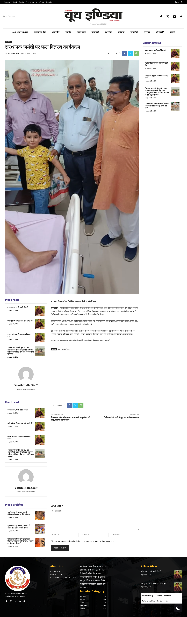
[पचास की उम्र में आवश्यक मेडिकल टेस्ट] (40, 338)
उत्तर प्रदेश (8, 41)
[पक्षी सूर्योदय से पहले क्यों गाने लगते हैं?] (40, 324)
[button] (181, 16)
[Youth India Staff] (26, 374)
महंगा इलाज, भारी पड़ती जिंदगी (18, 307)
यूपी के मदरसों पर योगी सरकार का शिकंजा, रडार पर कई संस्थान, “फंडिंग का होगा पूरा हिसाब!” (20, 541)
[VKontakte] (20, 601)
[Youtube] (174, 17)
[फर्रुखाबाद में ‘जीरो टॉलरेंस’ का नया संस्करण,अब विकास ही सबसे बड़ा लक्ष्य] (175, 106)
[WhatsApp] (136, 53)
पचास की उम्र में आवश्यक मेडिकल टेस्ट (19, 335)
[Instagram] (11, 601)
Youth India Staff (13, 53)
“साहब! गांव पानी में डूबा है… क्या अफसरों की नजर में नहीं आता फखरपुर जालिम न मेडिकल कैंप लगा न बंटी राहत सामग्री (21, 351)
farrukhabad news (64, 349)
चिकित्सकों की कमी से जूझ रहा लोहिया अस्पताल (121, 417)
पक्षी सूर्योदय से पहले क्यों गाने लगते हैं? (20, 321)
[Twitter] (168, 17)
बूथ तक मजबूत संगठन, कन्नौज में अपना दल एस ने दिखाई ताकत (19, 526)
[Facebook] (161, 17)
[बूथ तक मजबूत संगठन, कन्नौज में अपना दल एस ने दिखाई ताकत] (40, 529)
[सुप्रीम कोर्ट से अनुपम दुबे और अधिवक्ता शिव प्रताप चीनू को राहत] (40, 516)
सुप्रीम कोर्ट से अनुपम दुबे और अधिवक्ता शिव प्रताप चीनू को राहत (19, 513)
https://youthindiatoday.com (26, 389)
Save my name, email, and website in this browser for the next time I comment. (84, 541)
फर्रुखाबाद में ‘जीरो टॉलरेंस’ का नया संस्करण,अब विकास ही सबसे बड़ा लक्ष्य (157, 105)
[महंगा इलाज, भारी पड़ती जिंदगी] (40, 311)
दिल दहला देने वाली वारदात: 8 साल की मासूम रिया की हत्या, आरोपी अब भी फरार (70, 418)
